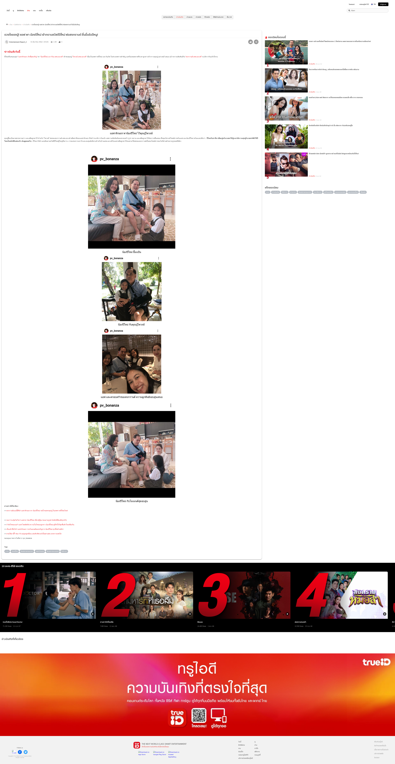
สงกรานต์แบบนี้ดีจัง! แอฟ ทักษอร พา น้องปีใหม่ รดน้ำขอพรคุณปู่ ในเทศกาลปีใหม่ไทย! (37, 511)
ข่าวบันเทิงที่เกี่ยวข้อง (12, 639)
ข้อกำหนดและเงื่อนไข (380, 746)
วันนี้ (8, 10)
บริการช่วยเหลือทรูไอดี (245, 758)
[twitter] (26, 752)
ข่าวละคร (189, 17)
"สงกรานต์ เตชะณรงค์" (193, 57)
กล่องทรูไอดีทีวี (243, 755)
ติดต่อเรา (377, 758)
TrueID (13, 4)
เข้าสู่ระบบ (383, 4)
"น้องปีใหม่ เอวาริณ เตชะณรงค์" (51, 57)
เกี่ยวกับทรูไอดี (378, 742)
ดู (13, 10)
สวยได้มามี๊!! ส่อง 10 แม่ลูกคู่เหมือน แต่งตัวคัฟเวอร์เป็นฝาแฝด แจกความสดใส (33, 534)
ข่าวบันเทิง (179, 17)
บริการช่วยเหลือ (378, 754)
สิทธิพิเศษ (20, 10)
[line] (14, 752)
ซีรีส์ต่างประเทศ (218, 17)
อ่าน (28, 10)
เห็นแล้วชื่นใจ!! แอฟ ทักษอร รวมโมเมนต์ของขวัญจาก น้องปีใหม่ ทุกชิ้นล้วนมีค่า (35, 529)
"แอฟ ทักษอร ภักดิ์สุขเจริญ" (27, 57)
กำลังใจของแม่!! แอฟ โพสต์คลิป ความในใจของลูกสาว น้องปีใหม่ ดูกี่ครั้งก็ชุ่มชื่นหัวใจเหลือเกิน (40, 525)
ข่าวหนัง (198, 17)
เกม (34, 10)
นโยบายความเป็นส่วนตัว (381, 750)
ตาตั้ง (41, 10)
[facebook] (20, 752)
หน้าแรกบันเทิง (168, 17)
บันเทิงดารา (17, 24)
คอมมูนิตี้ (257, 755)
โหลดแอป (352, 4)
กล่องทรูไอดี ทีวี (364, 4)
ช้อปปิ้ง (240, 751)
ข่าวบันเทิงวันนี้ (12, 51)
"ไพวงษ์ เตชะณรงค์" (79, 57)
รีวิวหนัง (207, 17)
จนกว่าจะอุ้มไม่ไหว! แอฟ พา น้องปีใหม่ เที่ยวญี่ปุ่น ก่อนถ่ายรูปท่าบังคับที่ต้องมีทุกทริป (36, 520)
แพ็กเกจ (257, 751)
